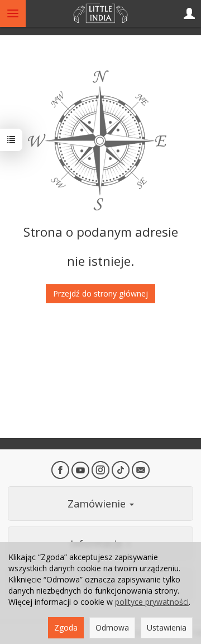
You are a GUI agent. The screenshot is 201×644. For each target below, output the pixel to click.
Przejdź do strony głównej (100, 293)
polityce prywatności (152, 601)
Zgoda (66, 627)
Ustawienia (166, 627)
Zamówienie (98, 503)
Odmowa (112, 627)
